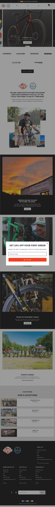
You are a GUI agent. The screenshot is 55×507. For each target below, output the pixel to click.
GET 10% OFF (27, 260)
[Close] (47, 243)
